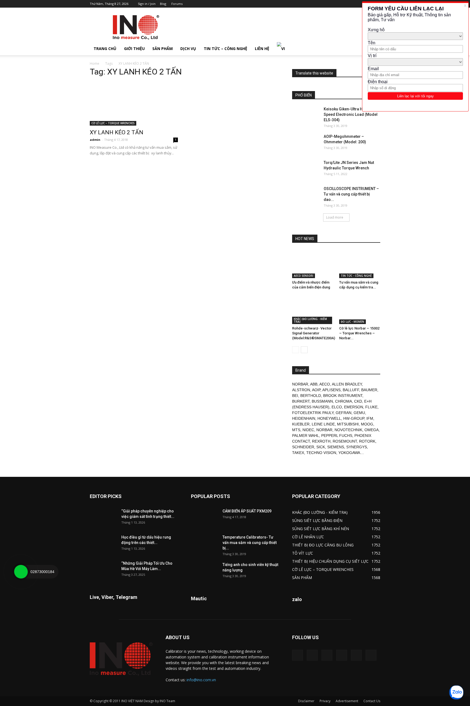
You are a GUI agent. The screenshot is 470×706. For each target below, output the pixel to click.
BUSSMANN (322, 401)
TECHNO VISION (321, 452)
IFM (369, 418)
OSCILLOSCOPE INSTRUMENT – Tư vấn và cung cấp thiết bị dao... (351, 194)
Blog (163, 4)
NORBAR (300, 384)
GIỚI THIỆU (134, 48)
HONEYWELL (329, 418)
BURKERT (301, 401)
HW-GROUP (353, 418)
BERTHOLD (310, 395)
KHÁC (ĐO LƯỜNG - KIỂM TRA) (310, 320)
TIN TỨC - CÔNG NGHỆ (356, 276)
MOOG (367, 424)
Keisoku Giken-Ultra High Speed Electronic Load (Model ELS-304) (351, 114)
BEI (295, 395)
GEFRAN (343, 412)
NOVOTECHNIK (348, 430)
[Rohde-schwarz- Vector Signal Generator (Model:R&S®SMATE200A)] (312, 310)
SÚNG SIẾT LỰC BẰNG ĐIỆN (317, 520)
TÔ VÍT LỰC (302, 553)
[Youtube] (371, 655)
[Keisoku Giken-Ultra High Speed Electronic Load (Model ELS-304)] (305, 115)
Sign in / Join (147, 4)
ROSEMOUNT (345, 441)
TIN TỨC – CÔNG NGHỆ (225, 48)
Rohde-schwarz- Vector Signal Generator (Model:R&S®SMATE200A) (313, 333)
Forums (177, 4)
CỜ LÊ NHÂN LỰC (308, 536)
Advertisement (347, 701)
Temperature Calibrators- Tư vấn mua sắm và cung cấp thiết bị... (249, 542)
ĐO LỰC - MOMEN (352, 322)
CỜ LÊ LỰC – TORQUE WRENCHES (113, 123)
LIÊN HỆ (262, 48)
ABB (313, 384)
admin (95, 140)
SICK (320, 447)
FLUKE (371, 407)
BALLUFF (351, 390)
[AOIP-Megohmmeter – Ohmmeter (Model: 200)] (305, 143)
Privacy (325, 701)
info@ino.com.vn (201, 679)
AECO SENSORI (303, 276)
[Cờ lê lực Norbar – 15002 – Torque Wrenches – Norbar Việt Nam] (360, 310)
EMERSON (353, 407)
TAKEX (298, 452)
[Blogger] (331, 4)
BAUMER (369, 390)
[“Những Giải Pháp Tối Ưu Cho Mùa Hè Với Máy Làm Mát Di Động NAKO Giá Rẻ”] (103, 570)
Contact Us (371, 701)
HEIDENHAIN (303, 418)
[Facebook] (340, 4)
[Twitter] (356, 655)
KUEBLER (301, 424)
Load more (334, 217)
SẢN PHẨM (162, 48)
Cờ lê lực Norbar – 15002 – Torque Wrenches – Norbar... (359, 333)
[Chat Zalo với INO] (456, 692)
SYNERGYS (356, 447)
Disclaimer (306, 701)
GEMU (359, 412)
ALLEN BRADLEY (347, 384)
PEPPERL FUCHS (336, 435)
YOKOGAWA (349, 452)
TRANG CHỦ (105, 48)
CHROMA (343, 401)
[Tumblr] (358, 4)
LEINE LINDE (323, 424)
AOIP (316, 390)
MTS (296, 430)
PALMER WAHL (305, 435)
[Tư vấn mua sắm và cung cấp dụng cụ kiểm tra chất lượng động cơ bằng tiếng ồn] (360, 264)
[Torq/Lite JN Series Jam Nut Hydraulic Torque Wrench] (305, 169)
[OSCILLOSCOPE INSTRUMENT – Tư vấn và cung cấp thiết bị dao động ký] (305, 195)
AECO (324, 384)
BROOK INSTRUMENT (342, 395)
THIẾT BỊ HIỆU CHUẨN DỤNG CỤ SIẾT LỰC (330, 561)
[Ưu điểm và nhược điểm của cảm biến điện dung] (312, 264)
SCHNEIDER (303, 447)
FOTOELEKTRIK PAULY (312, 412)
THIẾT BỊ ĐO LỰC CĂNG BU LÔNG (323, 545)
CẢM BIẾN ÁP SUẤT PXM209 (246, 511)
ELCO (337, 407)
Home (94, 63)
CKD (358, 401)
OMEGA (371, 430)
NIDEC (308, 430)
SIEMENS (335, 447)
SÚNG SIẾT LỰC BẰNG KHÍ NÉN (320, 528)
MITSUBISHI (348, 424)
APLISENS (331, 390)
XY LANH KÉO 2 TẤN (116, 132)
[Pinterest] (349, 4)
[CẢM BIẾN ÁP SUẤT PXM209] (204, 517)
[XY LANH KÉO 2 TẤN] (134, 104)
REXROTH (321, 441)
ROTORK (367, 441)
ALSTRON (301, 390)
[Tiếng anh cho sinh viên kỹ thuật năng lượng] (204, 571)
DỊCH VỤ (188, 48)
